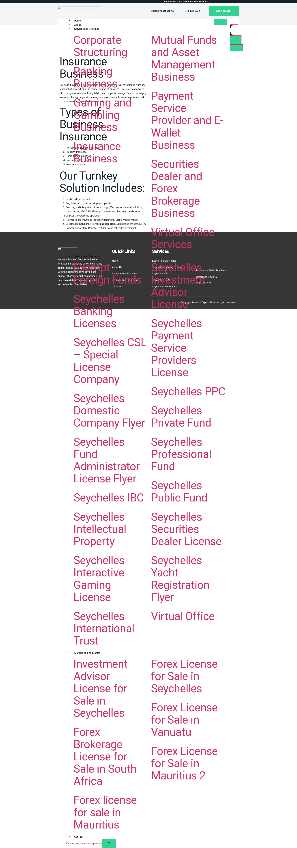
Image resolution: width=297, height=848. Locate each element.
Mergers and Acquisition (87, 652)
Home (77, 20)
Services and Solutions (86, 28)
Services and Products (86, 256)
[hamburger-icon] (220, 22)
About (77, 24)
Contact (78, 836)
